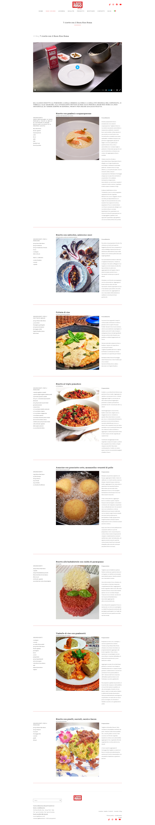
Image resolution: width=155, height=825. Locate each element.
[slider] (69, 90)
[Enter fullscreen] (120, 90)
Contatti (116, 811)
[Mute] (106, 90)
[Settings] (117, 90)
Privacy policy (110, 815)
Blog (120, 811)
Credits (120, 817)
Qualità (106, 811)
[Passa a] (115, 11)
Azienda (101, 811)
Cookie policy (118, 815)
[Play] (35, 90)
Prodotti (110, 811)
